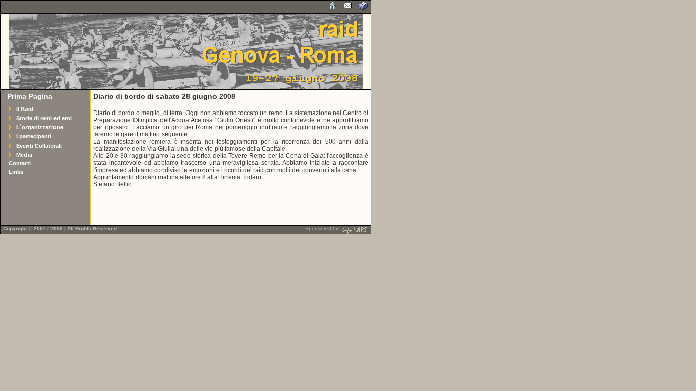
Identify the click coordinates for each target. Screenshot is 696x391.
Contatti (20, 163)
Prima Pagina (29, 96)
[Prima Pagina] (332, 8)
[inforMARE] (354, 228)
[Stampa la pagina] (363, 8)
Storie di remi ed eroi (44, 118)
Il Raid (24, 109)
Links (16, 172)
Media (24, 155)
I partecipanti (33, 136)
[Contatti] (348, 8)
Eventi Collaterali (39, 146)
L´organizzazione (39, 127)
